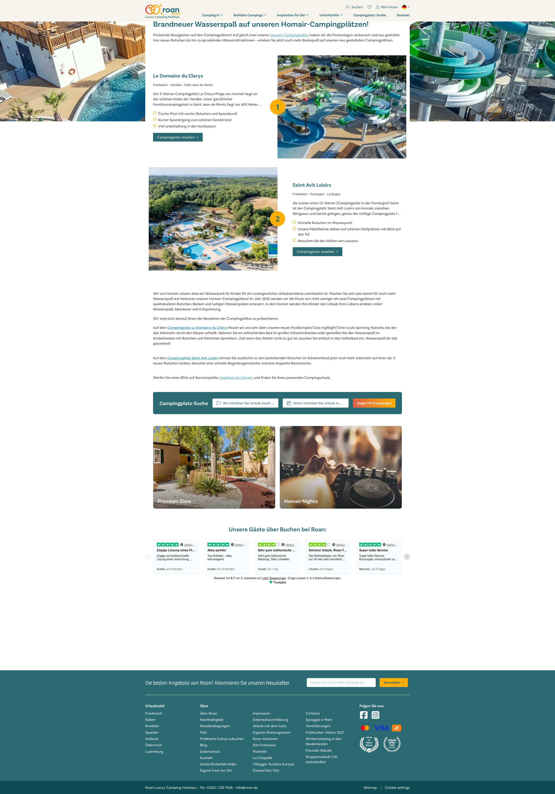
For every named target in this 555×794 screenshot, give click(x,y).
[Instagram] (375, 715)
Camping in (210, 15)
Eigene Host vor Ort (216, 770)
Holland (151, 738)
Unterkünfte (329, 15)
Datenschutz (210, 751)
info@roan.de (247, 787)
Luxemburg (154, 751)
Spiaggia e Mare (319, 719)
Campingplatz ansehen (176, 137)
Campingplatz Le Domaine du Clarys (197, 327)
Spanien (151, 732)
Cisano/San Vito (266, 770)
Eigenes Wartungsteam (272, 732)
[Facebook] (363, 715)
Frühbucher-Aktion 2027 (325, 732)
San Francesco (264, 745)
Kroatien (152, 726)
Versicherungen (318, 726)
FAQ (203, 732)
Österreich (153, 745)
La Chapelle (262, 758)
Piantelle (260, 751)
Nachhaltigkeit (212, 719)
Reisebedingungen (215, 726)
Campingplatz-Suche (369, 15)
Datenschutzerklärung (270, 719)
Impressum (261, 713)
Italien (150, 719)
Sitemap (370, 787)
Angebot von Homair (236, 377)
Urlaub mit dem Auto (269, 726)
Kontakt (403, 15)
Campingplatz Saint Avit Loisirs (192, 358)
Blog (203, 745)
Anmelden (392, 682)
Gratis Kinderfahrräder (218, 764)
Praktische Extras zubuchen (222, 738)
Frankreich (153, 713)
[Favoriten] (369, 7)
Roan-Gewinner (265, 738)
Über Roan (208, 713)
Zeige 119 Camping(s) (374, 403)
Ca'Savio (313, 713)
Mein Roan (389, 7)
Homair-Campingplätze (289, 35)
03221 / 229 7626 (220, 787)
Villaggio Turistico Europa (273, 764)
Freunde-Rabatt (319, 750)
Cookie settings (397, 787)
